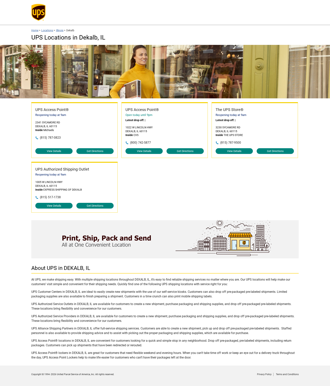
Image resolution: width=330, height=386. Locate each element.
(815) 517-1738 (50, 197)
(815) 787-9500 (230, 142)
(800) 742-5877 (140, 142)
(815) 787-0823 (50, 137)
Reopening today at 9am (50, 115)
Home (34, 30)
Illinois (59, 30)
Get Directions (95, 151)
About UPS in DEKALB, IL (60, 268)
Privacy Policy (264, 374)
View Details (54, 151)
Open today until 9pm (138, 115)
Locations (47, 30)
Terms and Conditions (287, 374)
